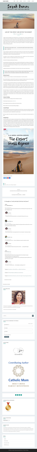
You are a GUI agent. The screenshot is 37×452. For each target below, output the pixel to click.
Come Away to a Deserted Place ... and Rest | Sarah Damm (17, 269)
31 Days (24, 1)
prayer (12, 184)
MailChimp (9, 334)
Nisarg (27, 450)
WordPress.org (6, 444)
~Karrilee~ (9, 237)
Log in (5, 438)
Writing (21, 1)
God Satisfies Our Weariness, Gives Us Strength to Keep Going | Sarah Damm (19, 275)
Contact (33, 1)
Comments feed (6, 442)
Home (14, 1)
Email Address (6, 324)
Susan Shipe (9, 221)
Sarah (9, 212)
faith (7, 184)
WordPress (21, 450)
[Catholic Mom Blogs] (8, 407)
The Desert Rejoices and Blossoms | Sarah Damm (15, 272)
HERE (15, 309)
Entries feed (6, 440)
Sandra (8, 251)
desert (5, 184)
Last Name (5, 331)
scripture (14, 184)
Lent (5, 183)
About (17, 1)
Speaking (29, 1)
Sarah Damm (5, 1)
